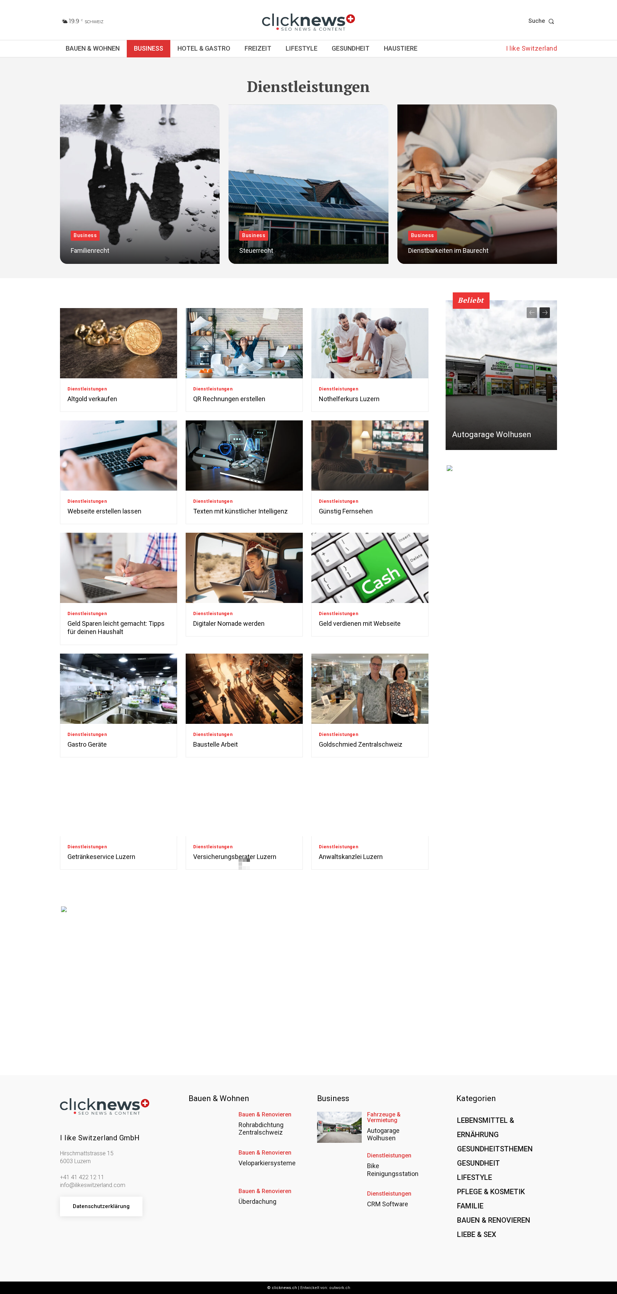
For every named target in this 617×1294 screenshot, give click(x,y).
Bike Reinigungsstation (392, 1169)
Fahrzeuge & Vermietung (384, 1117)
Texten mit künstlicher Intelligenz (240, 511)
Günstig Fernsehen (346, 511)
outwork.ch (339, 1287)
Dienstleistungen (87, 389)
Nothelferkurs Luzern (349, 399)
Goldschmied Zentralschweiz (360, 744)
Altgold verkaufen (92, 399)
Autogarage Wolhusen (491, 434)
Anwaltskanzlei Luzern (351, 856)
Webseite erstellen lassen (104, 511)
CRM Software (387, 1204)
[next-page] (545, 312)
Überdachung (257, 1201)
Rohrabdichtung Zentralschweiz (261, 1128)
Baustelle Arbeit (215, 744)
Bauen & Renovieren (265, 1114)
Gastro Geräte (87, 744)
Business (85, 235)
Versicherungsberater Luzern (234, 856)
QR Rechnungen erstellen (229, 399)
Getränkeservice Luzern (101, 856)
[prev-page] (532, 312)
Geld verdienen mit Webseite (360, 623)
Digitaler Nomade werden (229, 623)
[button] (542, 21)
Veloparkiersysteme (267, 1163)
